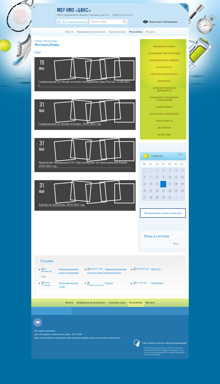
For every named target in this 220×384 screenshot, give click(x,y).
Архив (37, 52)
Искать (124, 21)
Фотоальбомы (50, 41)
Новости (69, 32)
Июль (180, 154)
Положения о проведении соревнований (164, 98)
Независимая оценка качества (163, 213)
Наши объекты (164, 107)
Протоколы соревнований (164, 114)
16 (163, 184)
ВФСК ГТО (156, 269)
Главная (38, 41)
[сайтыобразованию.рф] (184, 8)
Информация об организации (91, 32)
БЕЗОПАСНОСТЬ (164, 67)
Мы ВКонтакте (157, 283)
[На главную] (59, 21)
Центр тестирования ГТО (164, 74)
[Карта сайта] (64, 21)
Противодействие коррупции (164, 53)
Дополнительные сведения (164, 60)
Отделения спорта (117, 32)
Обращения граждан (164, 46)
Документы (164, 81)
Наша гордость (164, 121)
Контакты (150, 32)
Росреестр (109, 283)
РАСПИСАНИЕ (164, 135)
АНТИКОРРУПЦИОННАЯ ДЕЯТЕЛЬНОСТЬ (164, 89)
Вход (175, 243)
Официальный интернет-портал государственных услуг (60, 272)
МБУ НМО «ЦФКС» (74, 10)
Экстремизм (164, 128)
